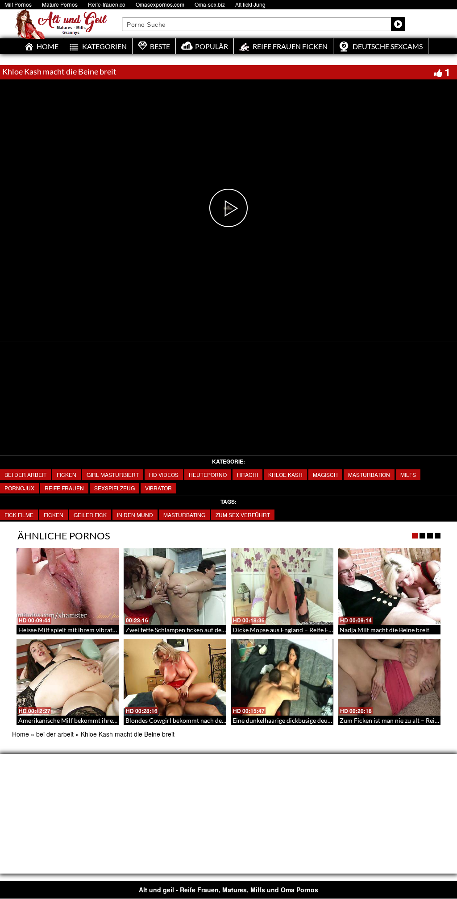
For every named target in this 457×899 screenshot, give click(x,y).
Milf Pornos (18, 4)
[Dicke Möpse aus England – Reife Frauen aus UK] (282, 586)
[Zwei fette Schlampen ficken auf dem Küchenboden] (175, 586)
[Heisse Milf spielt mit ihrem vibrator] (68, 586)
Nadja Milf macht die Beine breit (384, 630)
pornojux (19, 488)
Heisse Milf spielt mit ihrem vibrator (68, 630)
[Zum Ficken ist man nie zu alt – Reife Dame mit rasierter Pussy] (389, 677)
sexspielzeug (114, 488)
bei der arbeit (25, 474)
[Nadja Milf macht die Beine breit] (389, 586)
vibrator (158, 488)
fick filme (18, 514)
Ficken (66, 474)
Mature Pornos (60, 4)
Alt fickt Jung (250, 4)
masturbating (184, 514)
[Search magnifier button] (398, 24)
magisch (325, 474)
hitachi (247, 474)
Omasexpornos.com (160, 4)
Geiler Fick (90, 514)
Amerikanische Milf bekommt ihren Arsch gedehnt (88, 720)
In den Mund (135, 514)
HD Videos (164, 474)
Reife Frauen (64, 488)
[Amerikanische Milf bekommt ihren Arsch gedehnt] (68, 677)
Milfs (408, 474)
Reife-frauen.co (106, 4)
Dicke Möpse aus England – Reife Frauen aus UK (299, 630)
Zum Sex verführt (243, 514)
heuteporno (208, 474)
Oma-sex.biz (210, 4)
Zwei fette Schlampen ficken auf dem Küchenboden (196, 630)
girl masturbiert (113, 474)
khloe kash (285, 474)
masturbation (369, 474)
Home (20, 733)
